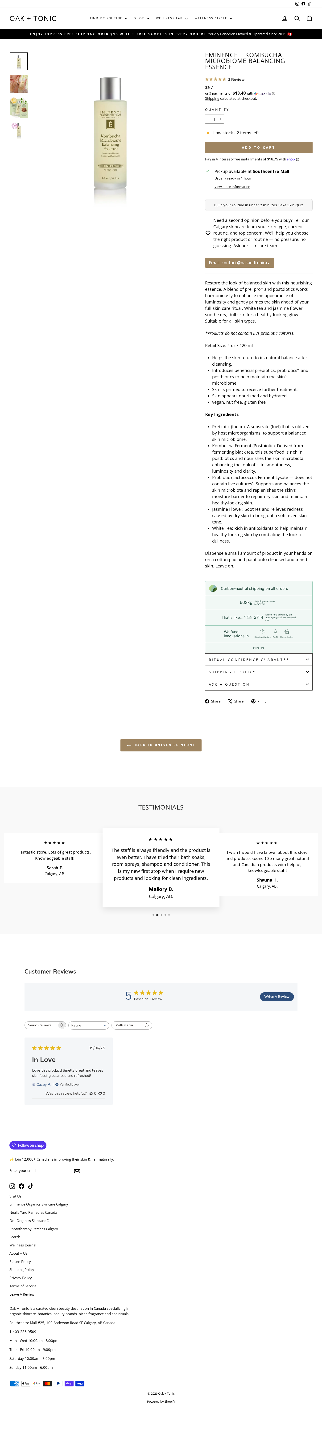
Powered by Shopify (161, 1402)
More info (258, 647)
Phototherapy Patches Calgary (33, 1228)
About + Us (18, 1253)
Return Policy (20, 1261)
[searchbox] (41, 1025)
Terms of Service (22, 1286)
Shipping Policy (21, 1269)
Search (14, 1236)
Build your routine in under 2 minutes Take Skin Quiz (258, 205)
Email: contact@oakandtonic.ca (239, 262)
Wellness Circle (211, 18)
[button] (259, 93)
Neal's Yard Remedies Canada (33, 1212)
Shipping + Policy (232, 672)
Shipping (212, 98)
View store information (232, 186)
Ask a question (229, 684)
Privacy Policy (20, 1277)
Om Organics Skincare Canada (33, 1220)
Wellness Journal (22, 1245)
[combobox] (88, 1025)
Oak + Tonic (33, 18)
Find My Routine (107, 18)
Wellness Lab (170, 18)
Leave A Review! (22, 1294)
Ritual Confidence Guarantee (249, 659)
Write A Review (276, 996)
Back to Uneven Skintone (164, 745)
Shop (139, 18)
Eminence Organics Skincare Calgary (38, 1204)
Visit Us (15, 1196)
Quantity (217, 109)
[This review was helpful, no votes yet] (91, 1093)
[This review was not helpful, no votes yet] (100, 1093)
